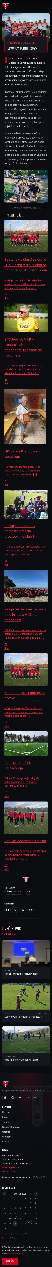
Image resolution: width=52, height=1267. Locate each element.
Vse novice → (9, 934)
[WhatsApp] (15, 910)
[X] (23, 910)
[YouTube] (20, 1097)
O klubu (6, 1136)
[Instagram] (13, 1097)
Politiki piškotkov (16, 1253)
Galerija (6, 1131)
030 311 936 (8, 1171)
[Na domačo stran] (26, 879)
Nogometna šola (14, 891)
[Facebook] (30, 910)
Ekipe (5, 1117)
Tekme (5, 1122)
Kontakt (6, 1141)
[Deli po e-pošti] (7, 910)
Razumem (10, 1261)
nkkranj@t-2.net (10, 1167)
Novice (6, 1112)
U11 (28, 891)
